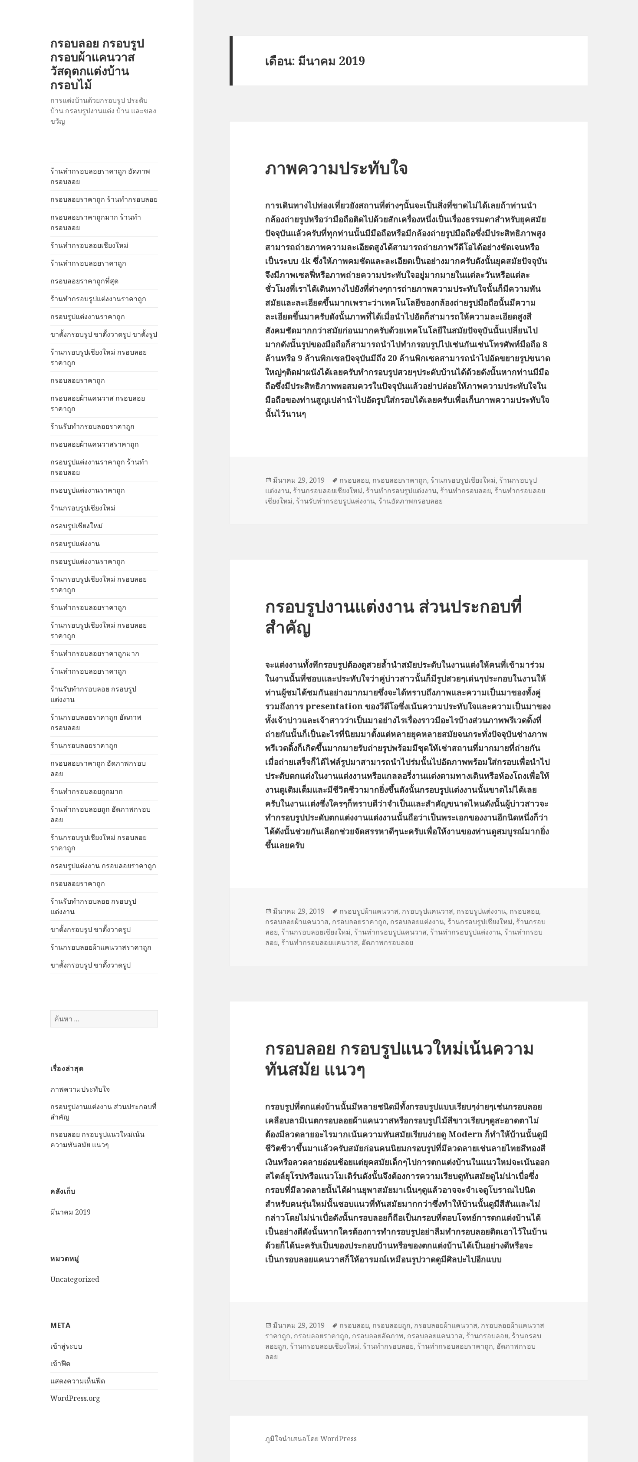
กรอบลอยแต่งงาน (417, 921)
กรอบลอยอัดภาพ (378, 1335)
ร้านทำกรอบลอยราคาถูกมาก (94, 653)
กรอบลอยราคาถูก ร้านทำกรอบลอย (104, 199)
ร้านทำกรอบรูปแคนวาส (390, 932)
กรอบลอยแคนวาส (435, 1335)
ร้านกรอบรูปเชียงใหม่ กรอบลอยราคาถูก (98, 357)
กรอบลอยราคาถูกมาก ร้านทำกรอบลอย (95, 222)
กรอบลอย (354, 480)
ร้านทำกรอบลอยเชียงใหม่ (89, 245)
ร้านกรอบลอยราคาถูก (84, 745)
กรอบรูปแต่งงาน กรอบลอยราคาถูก (103, 865)
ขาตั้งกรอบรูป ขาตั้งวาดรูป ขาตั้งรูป (103, 334)
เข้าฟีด (60, 1363)
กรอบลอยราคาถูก (77, 380)
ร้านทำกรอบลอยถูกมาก (86, 791)
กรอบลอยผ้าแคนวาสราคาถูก (94, 444)
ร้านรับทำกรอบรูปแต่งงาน (335, 501)
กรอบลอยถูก (391, 1325)
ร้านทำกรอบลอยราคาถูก (88, 263)
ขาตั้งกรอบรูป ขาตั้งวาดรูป (90, 929)
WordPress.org (75, 1398)
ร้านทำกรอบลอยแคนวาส (319, 942)
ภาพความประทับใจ (80, 1089)
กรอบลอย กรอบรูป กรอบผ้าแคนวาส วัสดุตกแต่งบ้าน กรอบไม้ (97, 63)
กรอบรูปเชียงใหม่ (76, 525)
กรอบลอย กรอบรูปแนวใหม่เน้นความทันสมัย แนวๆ (399, 1058)
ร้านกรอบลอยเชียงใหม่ (327, 490)
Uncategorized (74, 1279)
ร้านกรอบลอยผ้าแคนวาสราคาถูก (100, 947)
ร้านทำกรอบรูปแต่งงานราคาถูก (98, 298)
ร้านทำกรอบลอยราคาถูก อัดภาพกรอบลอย (100, 176)
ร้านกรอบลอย (487, 1335)
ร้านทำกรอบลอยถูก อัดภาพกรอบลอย (100, 814)
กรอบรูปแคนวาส (427, 911)
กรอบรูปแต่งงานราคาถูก (87, 316)
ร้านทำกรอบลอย (465, 490)
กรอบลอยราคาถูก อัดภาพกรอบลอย (98, 768)
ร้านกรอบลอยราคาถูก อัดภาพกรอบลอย (95, 722)
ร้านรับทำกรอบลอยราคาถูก (92, 426)
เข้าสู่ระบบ (66, 1346)
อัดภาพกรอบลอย (387, 942)
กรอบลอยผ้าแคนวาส (297, 921)
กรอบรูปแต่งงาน (75, 543)
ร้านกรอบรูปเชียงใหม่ (82, 508)
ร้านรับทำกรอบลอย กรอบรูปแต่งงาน (93, 694)
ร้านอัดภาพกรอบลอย (410, 501)
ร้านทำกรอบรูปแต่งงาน (401, 490)
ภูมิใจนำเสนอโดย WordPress (311, 1438)
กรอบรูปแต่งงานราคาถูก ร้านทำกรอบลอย (99, 467)
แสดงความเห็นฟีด (77, 1381)
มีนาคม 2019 (70, 1212)
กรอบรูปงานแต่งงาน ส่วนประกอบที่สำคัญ (393, 616)
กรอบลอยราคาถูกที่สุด (84, 281)
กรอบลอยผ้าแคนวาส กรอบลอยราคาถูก (97, 403)
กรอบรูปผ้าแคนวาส (368, 911)
